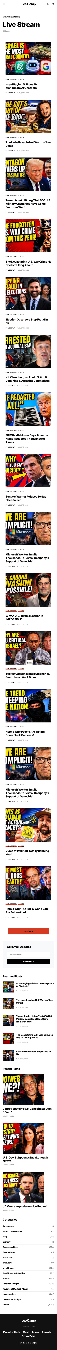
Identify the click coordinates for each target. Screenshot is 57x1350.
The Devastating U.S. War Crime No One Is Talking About (28, 263)
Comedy (7, 1242)
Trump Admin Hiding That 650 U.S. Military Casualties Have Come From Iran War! (28, 204)
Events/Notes (9, 1252)
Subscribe (27, 961)
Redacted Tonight (11, 1283)
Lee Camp (28, 4)
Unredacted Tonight (12, 1299)
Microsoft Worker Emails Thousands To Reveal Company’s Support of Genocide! (27, 558)
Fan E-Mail (7, 1257)
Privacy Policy (28, 1336)
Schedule (46, 1332)
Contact (35, 1332)
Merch (26, 1332)
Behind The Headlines (12, 1231)
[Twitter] (28, 1343)
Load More (28, 931)
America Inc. (8, 1226)
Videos (21, 79)
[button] (4, 4)
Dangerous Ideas (10, 1247)
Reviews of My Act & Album (15, 1289)
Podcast (6, 1278)
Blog (5, 1236)
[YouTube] (34, 1343)
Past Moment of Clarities (14, 1273)
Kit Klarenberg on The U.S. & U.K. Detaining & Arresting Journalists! (28, 379)
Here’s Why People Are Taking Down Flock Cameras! (25, 733)
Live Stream (11, 79)
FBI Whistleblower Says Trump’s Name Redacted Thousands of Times (27, 439)
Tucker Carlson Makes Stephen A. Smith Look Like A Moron (28, 675)
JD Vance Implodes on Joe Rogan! (25, 1206)
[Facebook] (22, 1343)
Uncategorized (9, 1294)
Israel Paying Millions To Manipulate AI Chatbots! (21, 86)
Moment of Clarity (11, 1332)
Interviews (7, 1263)
